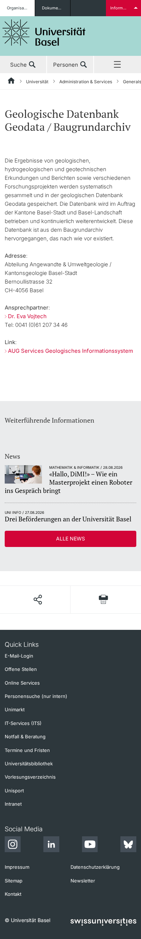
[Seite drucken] (103, 599)
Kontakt (13, 894)
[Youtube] (90, 845)
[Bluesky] (128, 845)
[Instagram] (13, 845)
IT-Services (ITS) (23, 723)
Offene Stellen (21, 669)
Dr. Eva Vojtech (27, 316)
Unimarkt (15, 709)
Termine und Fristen (27, 750)
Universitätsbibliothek (29, 763)
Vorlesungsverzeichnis (30, 777)
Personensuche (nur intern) (36, 696)
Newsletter (82, 881)
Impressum (17, 867)
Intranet (13, 804)
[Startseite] (11, 81)
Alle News (70, 538)
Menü (117, 65)
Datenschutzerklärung (95, 867)
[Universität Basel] (44, 32)
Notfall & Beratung (25, 736)
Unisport (14, 790)
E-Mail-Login (19, 656)
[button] (37, 599)
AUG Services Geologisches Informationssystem (70, 350)
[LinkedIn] (51, 845)
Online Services (22, 683)
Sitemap (13, 881)
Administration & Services (85, 81)
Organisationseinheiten (21, 7)
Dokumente (53, 7)
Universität (37, 81)
